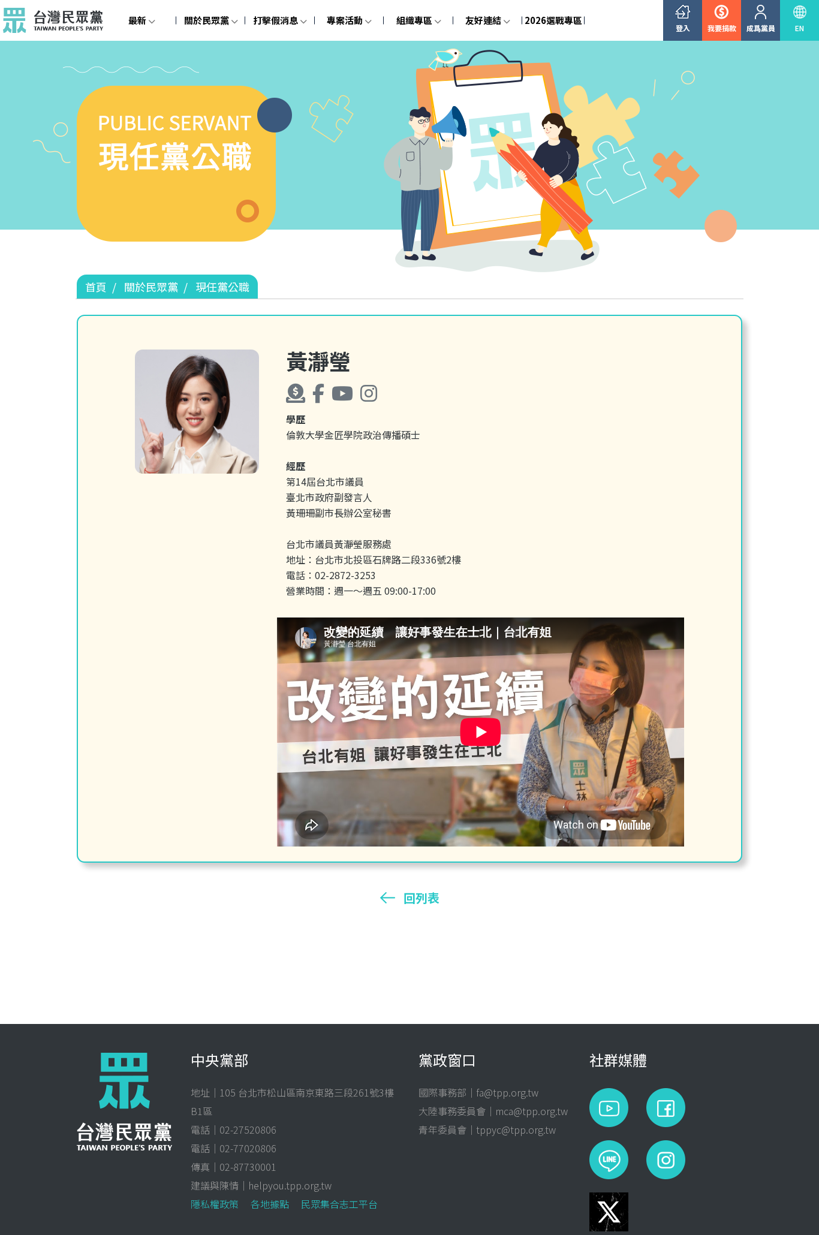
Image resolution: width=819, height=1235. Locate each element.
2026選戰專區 (553, 20)
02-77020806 (247, 1148)
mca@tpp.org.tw (531, 1111)
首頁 (96, 286)
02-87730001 (247, 1166)
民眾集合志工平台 (339, 1204)
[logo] (56, 20)
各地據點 (270, 1204)
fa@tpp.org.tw (507, 1092)
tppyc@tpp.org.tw (516, 1129)
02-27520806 (247, 1129)
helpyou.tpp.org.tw (290, 1185)
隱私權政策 (215, 1204)
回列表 (421, 898)
